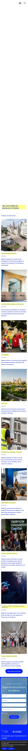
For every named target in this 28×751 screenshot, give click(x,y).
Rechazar (11, 748)
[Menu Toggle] (20, 3)
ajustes (11, 746)
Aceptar (4, 748)
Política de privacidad (13, 713)
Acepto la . (10, 713)
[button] (14, 671)
